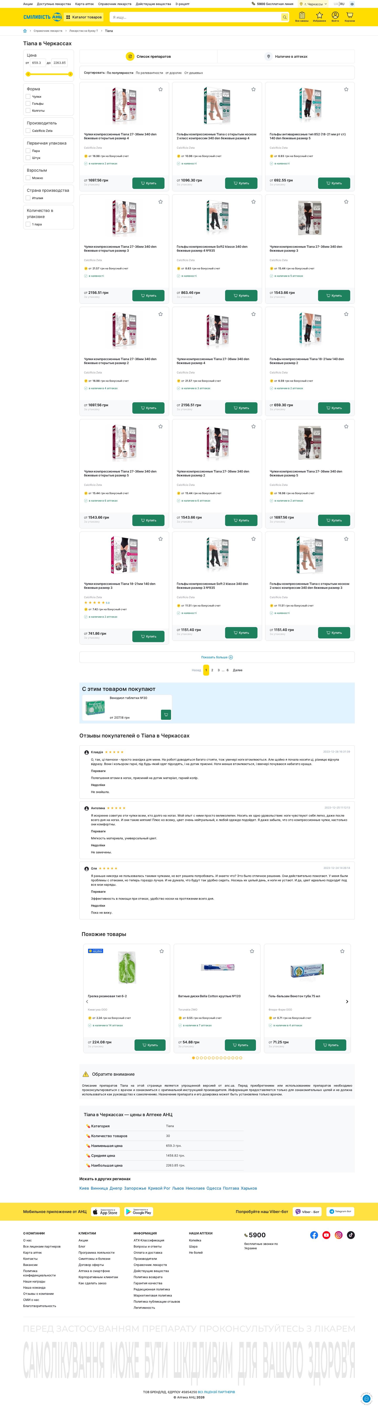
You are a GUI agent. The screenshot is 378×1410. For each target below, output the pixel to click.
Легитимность (144, 1307)
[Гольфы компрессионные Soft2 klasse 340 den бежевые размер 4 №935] (217, 218)
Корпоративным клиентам (98, 1277)
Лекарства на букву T (83, 30)
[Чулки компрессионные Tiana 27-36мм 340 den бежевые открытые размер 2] (124, 330)
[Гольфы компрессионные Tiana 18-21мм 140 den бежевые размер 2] (310, 330)
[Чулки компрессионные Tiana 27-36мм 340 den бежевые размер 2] (217, 443)
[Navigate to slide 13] (240, 1057)
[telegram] (340, 1211)
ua (336, 4)
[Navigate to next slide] (347, 1001)
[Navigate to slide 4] (205, 1057)
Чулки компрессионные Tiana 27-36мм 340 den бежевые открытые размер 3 (120, 248)
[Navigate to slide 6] (213, 1057)
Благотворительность (39, 1306)
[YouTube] (326, 1270)
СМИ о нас (31, 1300)
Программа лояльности (96, 1252)
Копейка (195, 1240)
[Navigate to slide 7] (217, 1057)
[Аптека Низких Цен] (43, 17)
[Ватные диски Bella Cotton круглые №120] (217, 967)
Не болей (196, 1252)
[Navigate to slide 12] (236, 1057)
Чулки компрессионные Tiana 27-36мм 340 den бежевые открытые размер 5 (120, 473)
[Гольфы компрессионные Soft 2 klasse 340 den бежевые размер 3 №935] (217, 555)
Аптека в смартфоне (94, 1271)
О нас (27, 1240)
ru (342, 4)
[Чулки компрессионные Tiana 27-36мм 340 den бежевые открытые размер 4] (124, 105)
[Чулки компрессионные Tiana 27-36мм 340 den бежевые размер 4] (217, 330)
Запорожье (135, 1188)
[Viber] (307, 1211)
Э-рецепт (182, 4)
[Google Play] (138, 1211)
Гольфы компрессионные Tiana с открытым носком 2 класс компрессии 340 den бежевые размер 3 (309, 585)
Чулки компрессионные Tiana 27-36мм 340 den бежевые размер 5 (306, 473)
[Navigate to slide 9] (225, 1057)
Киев (84, 1188)
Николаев (195, 1188)
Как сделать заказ (92, 1283)
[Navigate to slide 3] (201, 1057)
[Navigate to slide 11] (232, 1057)
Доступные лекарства (54, 4)
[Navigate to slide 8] (221, 1057)
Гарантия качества (148, 1283)
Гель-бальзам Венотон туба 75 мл (294, 996)
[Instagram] (339, 1270)
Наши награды (34, 1281)
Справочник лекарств (114, 4)
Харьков (249, 1188)
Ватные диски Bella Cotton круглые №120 (209, 996)
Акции (28, 4)
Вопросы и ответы (148, 1246)
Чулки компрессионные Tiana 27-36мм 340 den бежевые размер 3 (306, 248)
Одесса (213, 1188)
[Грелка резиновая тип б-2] (127, 967)
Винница (99, 1188)
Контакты (30, 1258)
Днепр (116, 1188)
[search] (284, 17)
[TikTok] (351, 1270)
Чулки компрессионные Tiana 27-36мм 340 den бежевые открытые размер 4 (120, 136)
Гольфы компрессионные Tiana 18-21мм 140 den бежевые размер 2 (307, 361)
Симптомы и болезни (94, 1258)
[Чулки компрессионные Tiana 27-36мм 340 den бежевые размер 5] (310, 443)
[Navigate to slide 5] (209, 1057)
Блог (82, 1246)
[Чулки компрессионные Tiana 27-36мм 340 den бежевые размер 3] (310, 218)
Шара (193, 1246)
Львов (178, 1188)
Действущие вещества (153, 4)
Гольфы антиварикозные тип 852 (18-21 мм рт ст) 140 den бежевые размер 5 (308, 136)
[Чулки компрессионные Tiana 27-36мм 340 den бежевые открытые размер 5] (124, 443)
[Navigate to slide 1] (193, 1057)
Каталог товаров (87, 17)
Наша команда (34, 1287)
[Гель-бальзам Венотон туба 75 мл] (307, 967)
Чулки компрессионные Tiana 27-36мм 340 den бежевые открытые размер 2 (120, 361)
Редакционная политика (152, 1289)
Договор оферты (91, 1265)
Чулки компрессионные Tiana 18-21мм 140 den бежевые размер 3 (120, 585)
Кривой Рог (159, 1188)
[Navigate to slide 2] (197, 1057)
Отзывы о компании (38, 1293)
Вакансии (30, 1265)
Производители (145, 1258)
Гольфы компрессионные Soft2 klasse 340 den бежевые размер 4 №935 (212, 248)
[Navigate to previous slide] (87, 1001)
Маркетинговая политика (153, 1295)
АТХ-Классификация (149, 1240)
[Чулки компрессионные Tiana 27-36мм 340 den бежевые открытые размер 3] (124, 218)
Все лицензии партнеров (42, 1246)
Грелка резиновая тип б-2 (107, 996)
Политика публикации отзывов (157, 1301)
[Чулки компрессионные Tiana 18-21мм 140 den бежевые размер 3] (124, 555)
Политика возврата (148, 1277)
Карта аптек (84, 4)
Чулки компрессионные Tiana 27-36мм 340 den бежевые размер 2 (213, 473)
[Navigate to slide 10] (229, 1057)
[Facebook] (314, 1270)
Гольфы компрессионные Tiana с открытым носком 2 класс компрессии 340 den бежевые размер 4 (216, 136)
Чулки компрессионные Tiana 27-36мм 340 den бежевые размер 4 (213, 361)
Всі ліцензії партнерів (216, 1392)
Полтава (231, 1188)
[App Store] (105, 1211)
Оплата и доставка (148, 1252)
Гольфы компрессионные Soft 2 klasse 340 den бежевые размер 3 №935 (212, 585)
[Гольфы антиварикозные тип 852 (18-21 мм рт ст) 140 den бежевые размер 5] (310, 105)
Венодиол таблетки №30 (128, 698)
